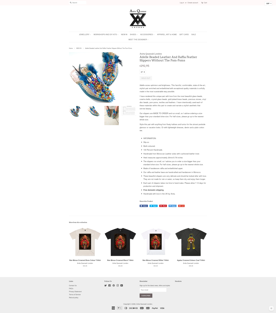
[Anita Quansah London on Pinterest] (113, 286)
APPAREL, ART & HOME (167, 34)
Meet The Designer (138, 39)
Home (71, 48)
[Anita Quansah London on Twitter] (105, 286)
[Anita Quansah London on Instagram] (117, 286)
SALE (193, 34)
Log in (182, 3)
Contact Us (73, 285)
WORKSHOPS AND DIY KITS (105, 34)
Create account (193, 3)
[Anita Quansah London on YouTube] (121, 286)
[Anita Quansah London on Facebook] (109, 286)
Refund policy (73, 297)
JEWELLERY (84, 34)
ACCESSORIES (146, 34)
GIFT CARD (184, 34)
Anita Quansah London (144, 304)
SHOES (133, 34)
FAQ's (71, 288)
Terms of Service (75, 294)
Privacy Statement (75, 291)
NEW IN (124, 34)
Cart (205, 3)
